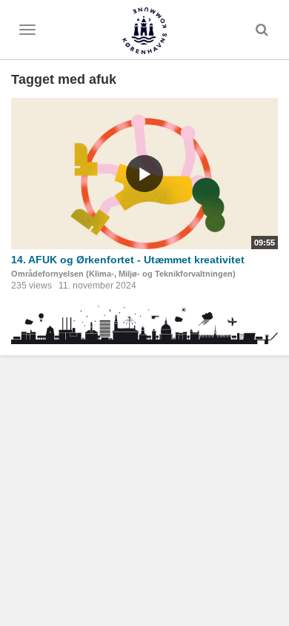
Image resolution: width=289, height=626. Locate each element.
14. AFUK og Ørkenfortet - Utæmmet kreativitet (128, 260)
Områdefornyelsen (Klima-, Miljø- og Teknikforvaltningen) (123, 273)
